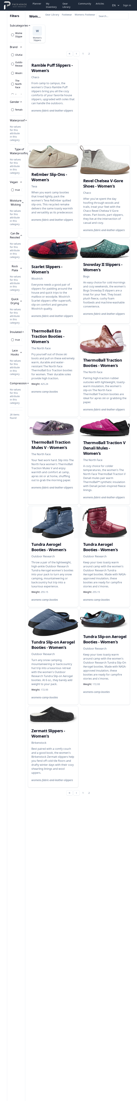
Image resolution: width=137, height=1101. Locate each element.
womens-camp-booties (44, 391)
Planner (37, 3)
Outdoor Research (43, 556)
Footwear (67, 14)
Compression (18, 383)
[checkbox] (12, 35)
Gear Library (66, 5)
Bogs (86, 276)
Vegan (14, 182)
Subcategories (19, 25)
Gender (14, 102)
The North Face (41, 348)
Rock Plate (15, 268)
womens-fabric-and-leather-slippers (52, 110)
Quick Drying (15, 301)
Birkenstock (38, 743)
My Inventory (51, 5)
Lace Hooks (15, 352)
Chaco (35, 77)
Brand (14, 47)
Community (84, 3)
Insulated (16, 332)
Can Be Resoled (15, 235)
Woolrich (37, 278)
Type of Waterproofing (19, 151)
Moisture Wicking (15, 202)
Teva (34, 186)
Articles (100, 3)
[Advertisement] (105, 101)
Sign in (127, 5)
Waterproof (17, 120)
